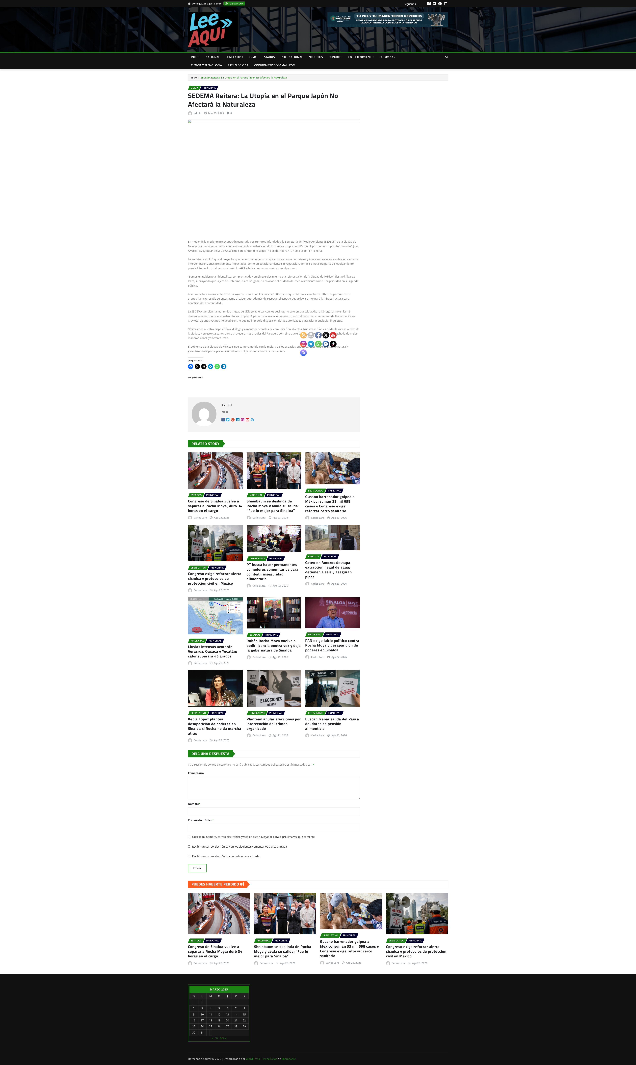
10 (202, 1014)
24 (202, 1026)
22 (244, 1020)
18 (210, 1020)
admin (197, 113)
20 (227, 1020)
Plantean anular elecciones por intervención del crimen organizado (274, 724)
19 (218, 1020)
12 (218, 1014)
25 (210, 1026)
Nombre (194, 804)
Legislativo (234, 57)
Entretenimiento (360, 57)
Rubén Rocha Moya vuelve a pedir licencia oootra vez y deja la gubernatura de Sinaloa (274, 645)
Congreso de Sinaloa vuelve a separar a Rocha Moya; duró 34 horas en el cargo (215, 506)
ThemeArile (289, 1059)
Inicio (195, 57)
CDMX (253, 57)
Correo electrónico (201, 820)
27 (227, 1026)
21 (235, 1020)
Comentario (196, 773)
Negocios (316, 57)
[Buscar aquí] (446, 57)
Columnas (387, 57)
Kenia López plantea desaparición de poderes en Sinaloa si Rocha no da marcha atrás (214, 726)
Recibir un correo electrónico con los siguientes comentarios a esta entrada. (240, 846)
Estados (269, 57)
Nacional (213, 57)
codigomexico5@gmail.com (274, 65)
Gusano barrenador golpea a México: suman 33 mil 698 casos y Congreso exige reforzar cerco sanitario (349, 948)
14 (235, 1014)
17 (202, 1020)
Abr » (223, 1038)
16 (193, 1020)
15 (244, 1014)
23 (193, 1026)
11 (210, 1014)
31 (202, 1032)
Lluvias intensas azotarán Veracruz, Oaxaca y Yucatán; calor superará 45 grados (212, 651)
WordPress (253, 1059)
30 (193, 1032)
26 (218, 1026)
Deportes (335, 57)
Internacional (292, 57)
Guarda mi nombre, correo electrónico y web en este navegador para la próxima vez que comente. (253, 837)
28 (235, 1026)
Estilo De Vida (238, 65)
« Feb (215, 1038)
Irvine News (270, 1059)
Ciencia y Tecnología (206, 65)
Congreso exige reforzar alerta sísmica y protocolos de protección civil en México (214, 578)
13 (227, 1014)
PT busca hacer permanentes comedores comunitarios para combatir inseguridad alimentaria (272, 571)
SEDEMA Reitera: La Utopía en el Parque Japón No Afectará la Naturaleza (244, 77)
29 (244, 1026)
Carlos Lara (200, 517)
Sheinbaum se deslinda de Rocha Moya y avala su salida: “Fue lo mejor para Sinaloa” (273, 506)
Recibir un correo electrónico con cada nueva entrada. (226, 856)
